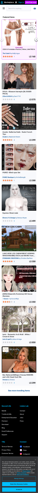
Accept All (19, 489)
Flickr (25, 450)
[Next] (36, 39)
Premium (5, 421)
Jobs (21, 417)
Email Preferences (8, 431)
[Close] (35, 459)
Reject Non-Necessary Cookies (19, 484)
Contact (22, 411)
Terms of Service (7, 446)
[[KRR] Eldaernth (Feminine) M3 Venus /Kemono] (19, 278)
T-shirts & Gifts (6, 414)
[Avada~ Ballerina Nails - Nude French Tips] (19, 117)
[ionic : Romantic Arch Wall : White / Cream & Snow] (19, 319)
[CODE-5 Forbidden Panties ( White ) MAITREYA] (19, 32)
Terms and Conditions (22, 474)
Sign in (21, 2)
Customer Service (7, 453)
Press (22, 421)
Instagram (26, 454)
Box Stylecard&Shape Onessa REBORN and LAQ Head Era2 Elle (18, 376)
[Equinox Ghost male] (19, 198)
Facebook (26, 447)
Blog (3, 428)
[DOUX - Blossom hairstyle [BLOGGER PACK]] (19, 76)
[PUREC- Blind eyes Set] (19, 157)
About (22, 414)
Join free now (31, 2)
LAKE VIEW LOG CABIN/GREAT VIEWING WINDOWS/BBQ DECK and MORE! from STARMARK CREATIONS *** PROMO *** (19, 255)
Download (5, 424)
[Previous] (1, 39)
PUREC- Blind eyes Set (11, 173)
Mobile (4, 411)
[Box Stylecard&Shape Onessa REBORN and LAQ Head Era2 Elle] (19, 359)
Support (4, 434)
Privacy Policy (6, 450)
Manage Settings (19, 478)
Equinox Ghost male (10, 213)
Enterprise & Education (9, 417)
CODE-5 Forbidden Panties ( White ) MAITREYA (19, 49)
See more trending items (19, 390)
